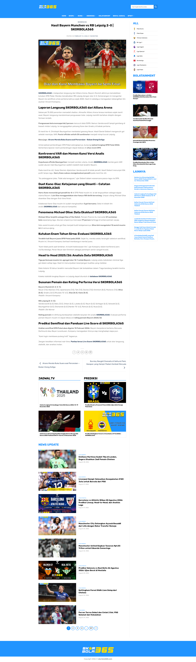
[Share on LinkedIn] (90, 352)
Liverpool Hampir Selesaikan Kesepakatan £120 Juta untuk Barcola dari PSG (101, 480)
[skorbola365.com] (47, 7)
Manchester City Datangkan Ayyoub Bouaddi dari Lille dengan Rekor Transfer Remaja (100, 524)
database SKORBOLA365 (101, 276)
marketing (94, 36)
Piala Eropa (139, 33)
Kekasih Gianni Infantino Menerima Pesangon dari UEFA (144, 141)
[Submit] (156, 7)
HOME (64, 16)
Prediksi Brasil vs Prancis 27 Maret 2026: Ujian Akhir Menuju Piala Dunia (104, 405)
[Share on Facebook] (74, 352)
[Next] (96, 628)
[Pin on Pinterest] (86, 352)
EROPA (71, 16)
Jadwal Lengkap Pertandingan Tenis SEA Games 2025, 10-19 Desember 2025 (59, 405)
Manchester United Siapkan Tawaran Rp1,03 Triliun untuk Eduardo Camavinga (99, 547)
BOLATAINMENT (104, 16)
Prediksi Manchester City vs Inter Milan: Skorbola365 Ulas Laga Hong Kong (144, 164)
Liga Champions (141, 65)
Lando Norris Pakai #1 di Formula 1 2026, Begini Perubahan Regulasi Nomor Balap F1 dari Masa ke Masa (145, 220)
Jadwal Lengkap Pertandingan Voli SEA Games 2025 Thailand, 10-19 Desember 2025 (145, 195)
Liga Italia (139, 56)
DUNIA (80, 16)
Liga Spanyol (140, 51)
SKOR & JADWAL (119, 16)
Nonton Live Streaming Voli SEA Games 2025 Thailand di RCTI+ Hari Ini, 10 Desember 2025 (145, 179)
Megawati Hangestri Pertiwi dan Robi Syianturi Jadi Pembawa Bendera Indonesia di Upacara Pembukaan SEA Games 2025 (144, 187)
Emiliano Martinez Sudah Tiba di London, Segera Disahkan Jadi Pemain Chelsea (98, 458)
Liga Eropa (139, 69)
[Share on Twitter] (78, 352)
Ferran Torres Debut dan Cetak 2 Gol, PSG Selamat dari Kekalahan (98, 613)
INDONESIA (91, 16)
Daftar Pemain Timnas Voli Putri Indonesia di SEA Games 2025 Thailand (144, 203)
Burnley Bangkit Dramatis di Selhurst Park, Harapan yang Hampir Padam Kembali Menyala (106, 362)
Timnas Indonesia (141, 38)
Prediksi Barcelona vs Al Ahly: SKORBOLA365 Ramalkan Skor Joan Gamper (144, 96)
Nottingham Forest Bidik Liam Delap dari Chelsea (98, 591)
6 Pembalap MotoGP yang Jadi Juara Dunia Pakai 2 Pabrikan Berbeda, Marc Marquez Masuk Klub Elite (144, 237)
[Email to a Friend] (82, 352)
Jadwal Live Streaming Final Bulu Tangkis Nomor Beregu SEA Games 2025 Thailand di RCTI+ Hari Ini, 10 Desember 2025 (59, 434)
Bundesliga (82, 22)
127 (91, 628)
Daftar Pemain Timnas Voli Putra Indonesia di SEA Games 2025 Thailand (144, 212)
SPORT (130, 16)
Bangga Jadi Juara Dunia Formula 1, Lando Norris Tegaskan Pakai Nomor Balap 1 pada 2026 (145, 228)
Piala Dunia (139, 29)
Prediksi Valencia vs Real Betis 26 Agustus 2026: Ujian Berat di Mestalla (99, 569)
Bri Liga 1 (139, 42)
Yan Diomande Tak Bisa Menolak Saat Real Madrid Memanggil (143, 119)
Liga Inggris (140, 47)
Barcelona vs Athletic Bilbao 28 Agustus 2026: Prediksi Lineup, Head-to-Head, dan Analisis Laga (101, 502)
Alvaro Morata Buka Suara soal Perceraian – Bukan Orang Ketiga (76, 140)
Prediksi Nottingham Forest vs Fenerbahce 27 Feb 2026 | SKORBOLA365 (103, 434)
